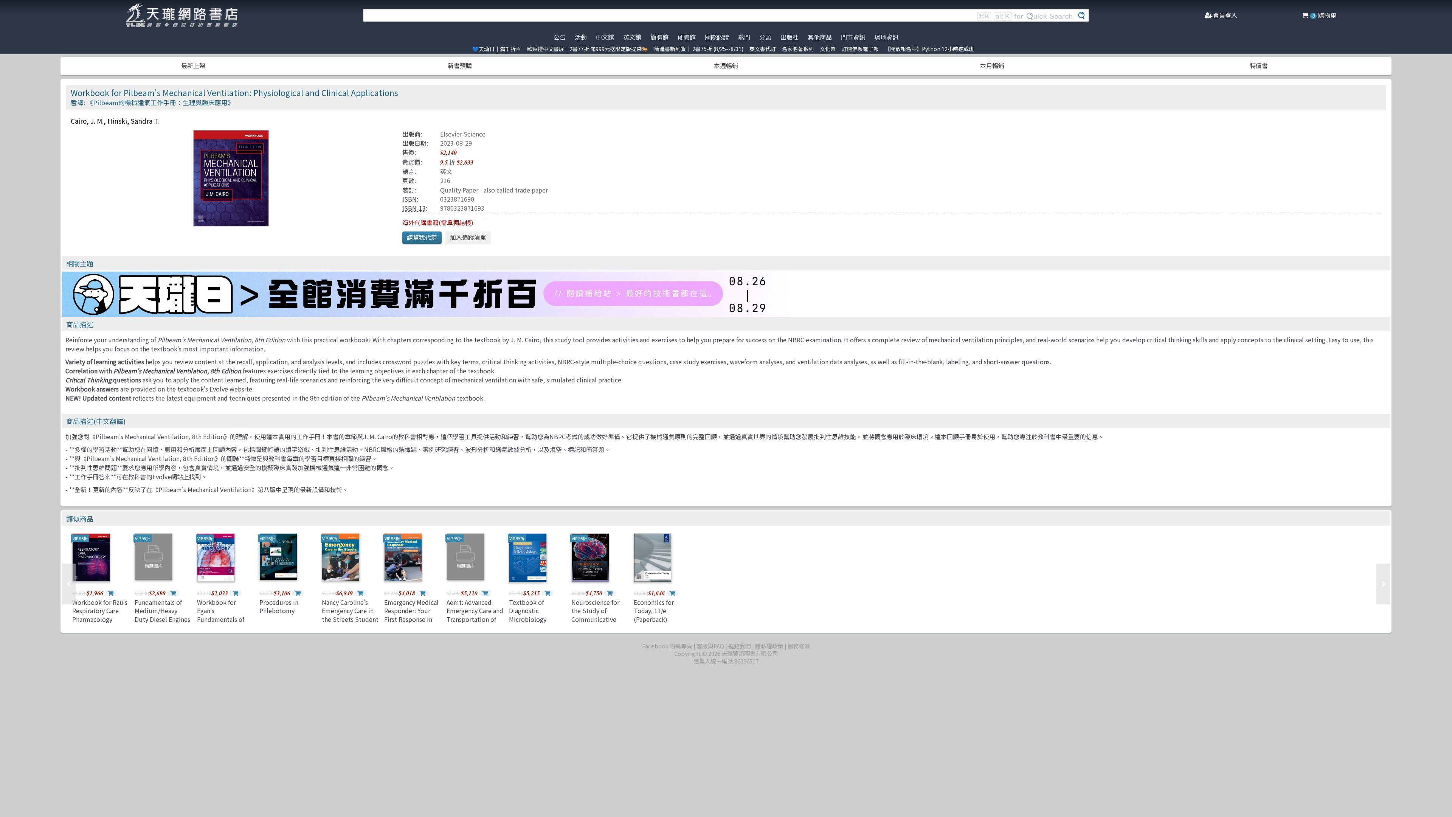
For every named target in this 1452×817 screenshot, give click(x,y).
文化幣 (828, 49)
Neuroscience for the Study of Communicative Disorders (595, 615)
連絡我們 (739, 646)
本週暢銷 (726, 65)
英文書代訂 (762, 49)
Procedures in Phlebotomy (278, 606)
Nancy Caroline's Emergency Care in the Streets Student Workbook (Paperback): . (350, 619)
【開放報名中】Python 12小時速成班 (929, 49)
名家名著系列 (798, 49)
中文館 (605, 37)
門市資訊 (853, 37)
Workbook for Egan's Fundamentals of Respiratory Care (220, 615)
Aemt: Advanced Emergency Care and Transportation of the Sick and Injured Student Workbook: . (475, 623)
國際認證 (717, 37)
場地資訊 (886, 37)
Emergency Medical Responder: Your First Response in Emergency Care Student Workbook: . (412, 623)
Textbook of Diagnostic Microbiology (527, 611)
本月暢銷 (992, 65)
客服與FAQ (710, 646)
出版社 (789, 37)
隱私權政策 (769, 646)
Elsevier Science (463, 133)
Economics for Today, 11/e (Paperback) (654, 611)
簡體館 (659, 37)
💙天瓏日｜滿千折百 (496, 49)
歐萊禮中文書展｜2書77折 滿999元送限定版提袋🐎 (587, 49)
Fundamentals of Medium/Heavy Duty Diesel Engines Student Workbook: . (163, 619)
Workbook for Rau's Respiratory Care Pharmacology (99, 611)
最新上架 (193, 65)
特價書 (1259, 65)
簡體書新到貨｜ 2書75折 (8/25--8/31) (698, 49)
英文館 (632, 37)
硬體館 (687, 37)
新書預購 (460, 65)
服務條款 (799, 646)
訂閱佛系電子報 (860, 49)
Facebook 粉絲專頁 (667, 646)
